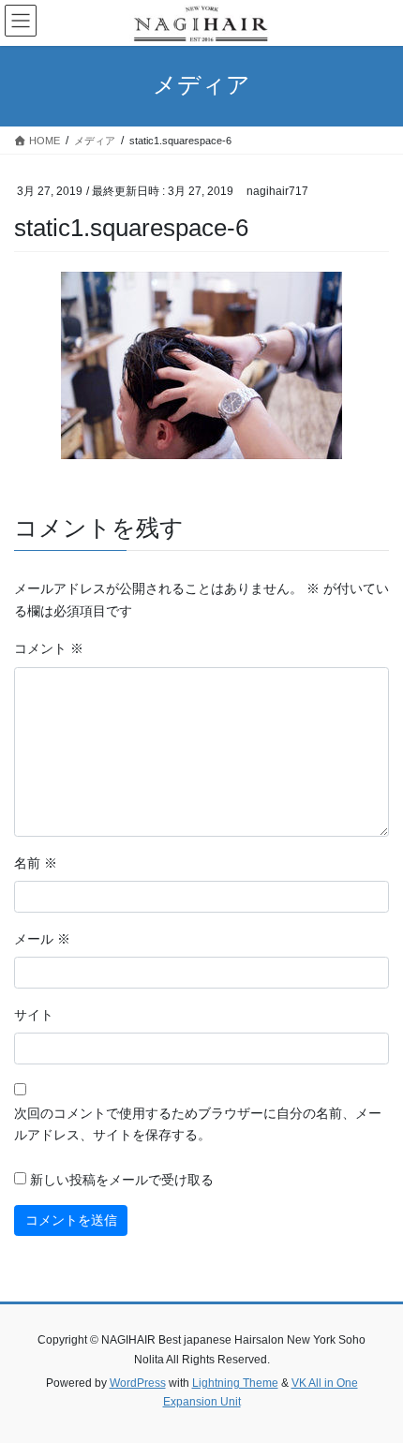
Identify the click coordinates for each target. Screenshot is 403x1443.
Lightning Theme (235, 1383)
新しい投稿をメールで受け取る (122, 1179)
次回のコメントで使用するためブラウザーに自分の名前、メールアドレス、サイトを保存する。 (197, 1124)
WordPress (138, 1383)
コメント (48, 648)
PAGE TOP (374, 1383)
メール (42, 938)
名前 (35, 862)
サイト (33, 1014)
